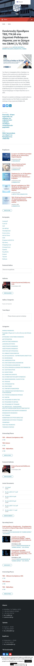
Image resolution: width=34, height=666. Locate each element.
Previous (4, 112)
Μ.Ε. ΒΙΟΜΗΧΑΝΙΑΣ (7, 358)
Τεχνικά (4, 256)
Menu (5, 19)
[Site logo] (17, 11)
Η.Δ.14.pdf (8, 487)
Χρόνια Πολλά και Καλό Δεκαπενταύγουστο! (18, 164)
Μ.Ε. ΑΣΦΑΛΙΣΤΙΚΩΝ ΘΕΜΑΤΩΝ (10, 353)
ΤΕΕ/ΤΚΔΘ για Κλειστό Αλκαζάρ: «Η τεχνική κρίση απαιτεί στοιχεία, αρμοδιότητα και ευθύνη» (21, 200)
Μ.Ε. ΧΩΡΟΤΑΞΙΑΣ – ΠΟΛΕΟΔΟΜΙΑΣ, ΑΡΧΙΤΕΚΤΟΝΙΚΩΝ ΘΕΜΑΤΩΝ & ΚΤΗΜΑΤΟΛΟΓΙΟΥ (15, 407)
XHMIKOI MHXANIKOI (8, 330)
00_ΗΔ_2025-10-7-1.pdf (11, 492)
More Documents (8, 515)
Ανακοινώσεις (6, 233)
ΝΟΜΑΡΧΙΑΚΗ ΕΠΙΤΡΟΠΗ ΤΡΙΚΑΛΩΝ (12, 420)
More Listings (7, 455)
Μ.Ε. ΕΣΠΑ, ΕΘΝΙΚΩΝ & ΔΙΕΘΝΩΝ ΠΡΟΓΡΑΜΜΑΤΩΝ (16, 367)
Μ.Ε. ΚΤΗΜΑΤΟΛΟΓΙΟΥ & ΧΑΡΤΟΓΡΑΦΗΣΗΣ (14, 377)
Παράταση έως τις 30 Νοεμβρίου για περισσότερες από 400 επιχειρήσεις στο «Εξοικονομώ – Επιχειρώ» (21, 176)
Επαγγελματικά (6, 245)
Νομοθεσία (5, 252)
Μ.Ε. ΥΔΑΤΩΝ (5, 397)
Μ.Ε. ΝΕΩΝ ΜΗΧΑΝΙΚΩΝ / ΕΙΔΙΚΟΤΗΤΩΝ (13, 379)
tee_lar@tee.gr (8, 615)
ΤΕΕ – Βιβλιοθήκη (7, 448)
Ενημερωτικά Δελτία (8, 240)
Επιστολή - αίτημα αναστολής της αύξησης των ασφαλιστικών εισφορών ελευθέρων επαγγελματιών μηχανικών (8, 121)
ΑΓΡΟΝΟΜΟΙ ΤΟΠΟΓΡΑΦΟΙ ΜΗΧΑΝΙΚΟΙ (13, 337)
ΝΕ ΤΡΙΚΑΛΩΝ (6, 415)
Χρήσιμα (4, 259)
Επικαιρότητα (6, 247)
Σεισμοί (4, 254)
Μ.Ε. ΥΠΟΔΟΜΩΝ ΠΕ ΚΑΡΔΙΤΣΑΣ (11, 399)
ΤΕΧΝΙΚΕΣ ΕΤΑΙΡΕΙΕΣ (8, 427)
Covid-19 (4, 223)
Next (3, 131)
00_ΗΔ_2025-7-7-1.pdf (11, 510)
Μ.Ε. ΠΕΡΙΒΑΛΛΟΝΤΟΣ (8, 384)
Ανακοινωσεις (16, 161)
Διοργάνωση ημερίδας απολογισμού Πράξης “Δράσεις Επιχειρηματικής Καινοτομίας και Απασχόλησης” (21, 539)
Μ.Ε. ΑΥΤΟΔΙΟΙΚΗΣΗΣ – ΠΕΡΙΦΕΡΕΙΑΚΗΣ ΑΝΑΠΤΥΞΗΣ (17, 355)
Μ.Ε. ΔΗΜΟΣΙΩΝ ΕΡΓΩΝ (8, 360)
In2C (3, 226)
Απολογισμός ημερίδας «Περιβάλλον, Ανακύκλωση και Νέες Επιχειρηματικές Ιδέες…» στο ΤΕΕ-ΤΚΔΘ (21, 553)
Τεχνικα (24, 49)
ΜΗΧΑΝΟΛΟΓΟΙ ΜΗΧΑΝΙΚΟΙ (9, 413)
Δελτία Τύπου (6, 235)
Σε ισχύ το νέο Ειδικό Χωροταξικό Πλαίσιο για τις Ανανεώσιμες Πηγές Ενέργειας (21, 155)
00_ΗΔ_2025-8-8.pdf (10, 501)
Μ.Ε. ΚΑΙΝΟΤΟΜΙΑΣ (7, 372)
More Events (7, 565)
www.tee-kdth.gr (8, 617)
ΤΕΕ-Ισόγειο (6, 443)
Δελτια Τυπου (16, 194)
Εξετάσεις (5, 242)
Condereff (5, 221)
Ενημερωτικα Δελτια (8, 49)
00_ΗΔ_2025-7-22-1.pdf (11, 505)
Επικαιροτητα (18, 49)
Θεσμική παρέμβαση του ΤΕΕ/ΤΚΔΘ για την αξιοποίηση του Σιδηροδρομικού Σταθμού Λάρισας (20, 188)
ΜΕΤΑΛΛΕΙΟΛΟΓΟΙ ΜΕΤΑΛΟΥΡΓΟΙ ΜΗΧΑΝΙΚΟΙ (14, 410)
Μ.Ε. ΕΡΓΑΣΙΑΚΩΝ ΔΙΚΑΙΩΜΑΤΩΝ (11, 365)
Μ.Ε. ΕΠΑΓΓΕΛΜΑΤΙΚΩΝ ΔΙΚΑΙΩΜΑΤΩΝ (12, 362)
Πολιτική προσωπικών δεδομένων (19, 660)
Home (3, 24)
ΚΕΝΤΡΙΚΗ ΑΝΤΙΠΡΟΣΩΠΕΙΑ (10, 351)
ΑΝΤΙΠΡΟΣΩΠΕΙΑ (7, 339)
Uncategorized (6, 230)
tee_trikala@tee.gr (9, 630)
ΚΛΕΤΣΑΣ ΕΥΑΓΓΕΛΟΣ (18, 47)
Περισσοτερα (7, 210)
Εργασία (4, 249)
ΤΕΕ (17, 14)
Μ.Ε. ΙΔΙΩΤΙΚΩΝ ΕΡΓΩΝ (8, 370)
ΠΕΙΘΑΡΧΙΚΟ (5, 422)
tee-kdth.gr (5, 228)
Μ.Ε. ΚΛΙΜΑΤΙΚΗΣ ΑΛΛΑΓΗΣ (9, 374)
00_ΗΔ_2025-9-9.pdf (10, 496)
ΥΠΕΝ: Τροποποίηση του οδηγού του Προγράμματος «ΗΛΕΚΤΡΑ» (8, 135)
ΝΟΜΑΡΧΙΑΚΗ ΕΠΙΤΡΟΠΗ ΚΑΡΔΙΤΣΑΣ (12, 417)
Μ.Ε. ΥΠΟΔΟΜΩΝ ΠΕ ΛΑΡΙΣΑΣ (10, 402)
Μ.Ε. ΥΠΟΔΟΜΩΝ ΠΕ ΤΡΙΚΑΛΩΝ (10, 404)
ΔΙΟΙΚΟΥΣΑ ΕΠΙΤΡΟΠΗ (8, 344)
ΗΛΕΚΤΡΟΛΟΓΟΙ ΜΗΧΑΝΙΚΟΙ (10, 346)
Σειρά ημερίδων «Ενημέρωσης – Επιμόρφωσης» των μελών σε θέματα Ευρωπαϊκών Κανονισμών (17, 527)
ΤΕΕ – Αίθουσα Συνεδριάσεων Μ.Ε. (12, 437)
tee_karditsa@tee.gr (9, 644)
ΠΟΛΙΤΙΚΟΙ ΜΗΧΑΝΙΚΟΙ (8, 424)
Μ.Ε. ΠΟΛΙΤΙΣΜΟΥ (7, 386)
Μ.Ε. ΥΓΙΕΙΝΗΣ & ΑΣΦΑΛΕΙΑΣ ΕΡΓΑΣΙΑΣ (12, 395)
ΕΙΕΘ (3, 238)
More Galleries (8, 293)
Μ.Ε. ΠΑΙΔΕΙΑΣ (6, 381)
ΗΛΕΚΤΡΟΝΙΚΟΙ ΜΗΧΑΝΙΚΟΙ (10, 348)
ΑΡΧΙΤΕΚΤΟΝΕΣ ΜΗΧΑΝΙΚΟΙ (10, 341)
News (9, 24)
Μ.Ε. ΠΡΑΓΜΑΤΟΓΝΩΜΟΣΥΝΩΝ (10, 388)
